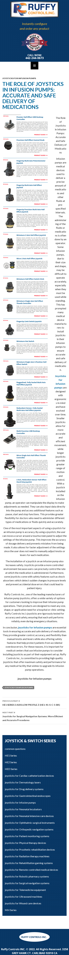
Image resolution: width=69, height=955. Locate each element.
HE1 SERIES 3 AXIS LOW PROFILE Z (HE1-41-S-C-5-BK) (31, 703)
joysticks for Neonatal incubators (23, 809)
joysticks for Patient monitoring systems (27, 836)
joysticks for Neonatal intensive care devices (29, 815)
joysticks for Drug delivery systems (24, 789)
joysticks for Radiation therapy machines (27, 856)
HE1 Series (11, 755)
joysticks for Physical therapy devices (25, 842)
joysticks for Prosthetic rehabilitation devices (30, 849)
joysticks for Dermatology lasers (23, 782)
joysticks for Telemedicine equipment (25, 889)
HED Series (11, 768)
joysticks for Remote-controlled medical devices (31, 869)
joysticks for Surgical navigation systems (27, 883)
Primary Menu (34, 65)
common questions (15, 748)
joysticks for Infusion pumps (19, 78)
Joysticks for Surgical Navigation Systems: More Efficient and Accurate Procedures (32, 716)
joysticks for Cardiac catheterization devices (29, 775)
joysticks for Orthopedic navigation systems (29, 829)
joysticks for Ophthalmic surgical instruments (30, 822)
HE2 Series (11, 762)
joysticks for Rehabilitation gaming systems (29, 862)
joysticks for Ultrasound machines (23, 896)
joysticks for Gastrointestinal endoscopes (28, 795)
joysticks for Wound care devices (23, 903)
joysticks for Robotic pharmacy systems (27, 876)
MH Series (11, 909)
